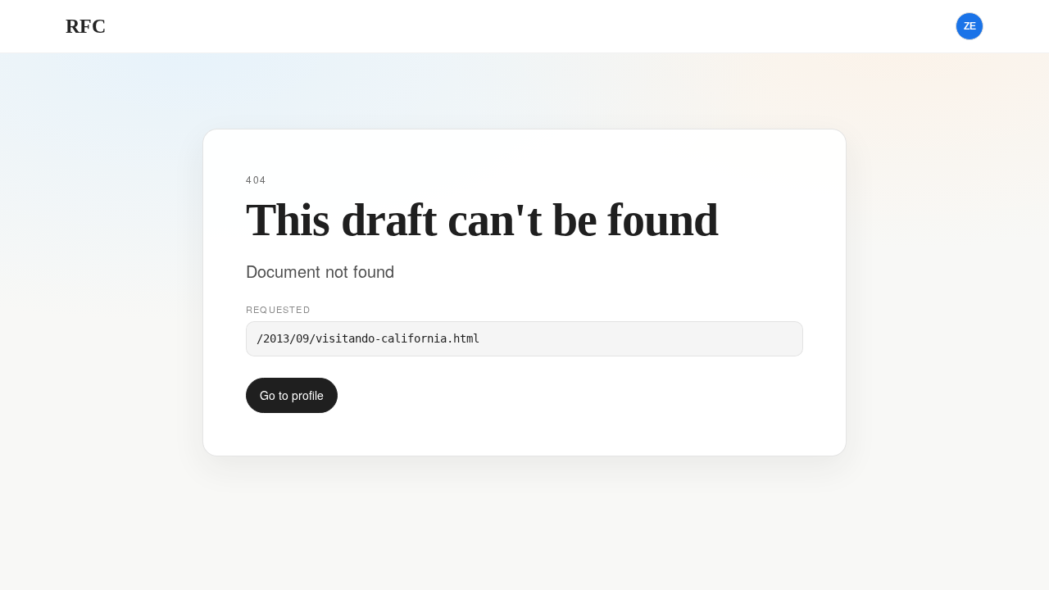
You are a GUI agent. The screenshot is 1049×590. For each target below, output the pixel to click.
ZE (970, 26)
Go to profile (292, 395)
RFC (85, 26)
